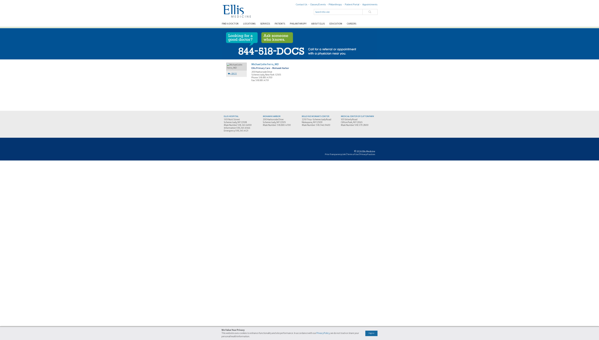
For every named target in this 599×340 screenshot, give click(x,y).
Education (335, 23)
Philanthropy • (336, 4)
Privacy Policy (323, 333)
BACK (234, 73)
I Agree (371, 333)
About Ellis (318, 23)
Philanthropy (298, 23)
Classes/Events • (318, 4)
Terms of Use (353, 154)
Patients (280, 23)
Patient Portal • (352, 4)
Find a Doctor (230, 23)
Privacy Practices (367, 154)
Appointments (369, 4)
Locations (249, 23)
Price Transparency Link (335, 154)
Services (265, 23)
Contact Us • (302, 4)
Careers (351, 23)
